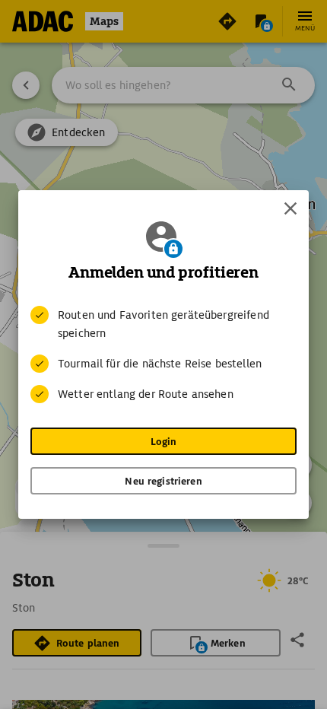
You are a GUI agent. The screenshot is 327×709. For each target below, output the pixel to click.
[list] (163, 354)
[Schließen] (290, 208)
